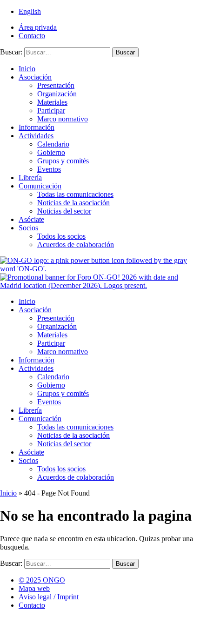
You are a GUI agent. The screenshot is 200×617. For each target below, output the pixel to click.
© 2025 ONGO (42, 580)
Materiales (52, 102)
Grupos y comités (63, 161)
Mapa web (34, 588)
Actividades (36, 136)
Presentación (55, 85)
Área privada (38, 27)
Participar (51, 110)
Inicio (27, 69)
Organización (57, 94)
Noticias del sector (64, 211)
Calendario (53, 144)
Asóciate (31, 219)
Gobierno (51, 152)
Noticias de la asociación (73, 203)
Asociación (35, 77)
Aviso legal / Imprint (49, 597)
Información (36, 127)
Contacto (32, 36)
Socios (28, 228)
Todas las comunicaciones (75, 194)
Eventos (49, 169)
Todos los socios (61, 236)
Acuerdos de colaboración (75, 244)
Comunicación (40, 186)
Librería (30, 177)
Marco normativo (62, 119)
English (30, 11)
